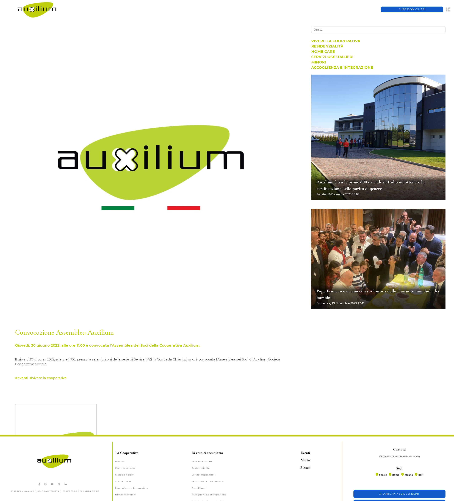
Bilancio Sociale (125, 494)
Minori (318, 62)
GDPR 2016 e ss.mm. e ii (22, 491)
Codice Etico (123, 481)
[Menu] (448, 9)
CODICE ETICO (69, 491)
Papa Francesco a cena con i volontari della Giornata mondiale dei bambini (378, 294)
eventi (23, 378)
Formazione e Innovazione (132, 488)
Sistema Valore (124, 475)
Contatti (399, 449)
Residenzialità (327, 46)
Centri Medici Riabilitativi (208, 481)
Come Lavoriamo (125, 468)
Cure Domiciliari (202, 461)
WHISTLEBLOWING (89, 491)
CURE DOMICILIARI (411, 9)
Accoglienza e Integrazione (209, 494)
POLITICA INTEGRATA (48, 491)
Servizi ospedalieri (332, 57)
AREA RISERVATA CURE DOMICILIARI (399, 493)
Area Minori (199, 488)
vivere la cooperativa (49, 378)
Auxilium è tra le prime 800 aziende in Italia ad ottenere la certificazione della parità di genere (371, 185)
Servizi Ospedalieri (203, 475)
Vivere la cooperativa (335, 41)
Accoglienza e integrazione (342, 67)
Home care (323, 51)
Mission (120, 461)
